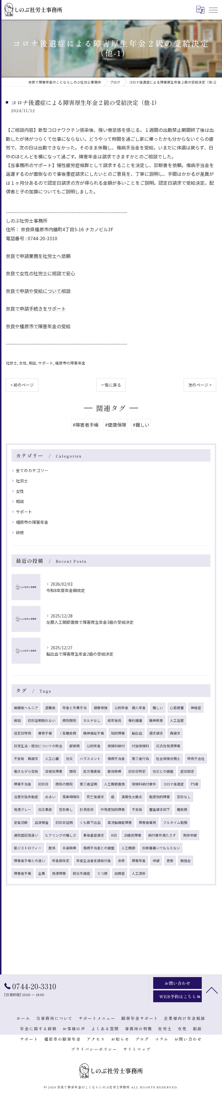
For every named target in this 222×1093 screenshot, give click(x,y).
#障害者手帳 (86, 424)
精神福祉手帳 (93, 733)
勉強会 (185, 860)
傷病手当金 (116, 758)
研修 (20, 532)
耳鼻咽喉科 (71, 796)
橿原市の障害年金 (70, 363)
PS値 (194, 784)
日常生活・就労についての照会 (38, 746)
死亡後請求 (95, 796)
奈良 (121, 860)
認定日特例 (22, 733)
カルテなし (92, 720)
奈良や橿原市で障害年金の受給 (38, 326)
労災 (69, 758)
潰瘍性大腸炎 (131, 796)
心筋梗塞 (177, 707)
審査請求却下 (159, 809)
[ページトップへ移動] (212, 990)
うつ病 (102, 873)
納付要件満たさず (162, 835)
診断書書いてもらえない (161, 848)
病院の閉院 (64, 784)
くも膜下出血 (90, 822)
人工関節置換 (114, 784)
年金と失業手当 (74, 707)
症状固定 (187, 771)
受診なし (184, 796)
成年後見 (114, 720)
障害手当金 (22, 784)
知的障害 (118, 733)
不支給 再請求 (26, 758)
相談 (32, 363)
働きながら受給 (26, 771)
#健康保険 (115, 424)
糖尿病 (182, 809)
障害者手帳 (22, 873)
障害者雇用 (147, 822)
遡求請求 (156, 733)
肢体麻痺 (114, 771)
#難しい (141, 424)
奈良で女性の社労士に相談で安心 (40, 273)
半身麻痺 (69, 848)
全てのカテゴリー (32, 470)
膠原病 (74, 746)
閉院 (72, 771)
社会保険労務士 (168, 758)
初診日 (43, 784)
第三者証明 (88, 784)
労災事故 (45, 809)
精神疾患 (156, 720)
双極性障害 (53, 771)
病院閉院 (69, 720)
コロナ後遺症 (173, 784)
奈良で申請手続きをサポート (36, 308)
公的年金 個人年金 (130, 707)
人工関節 (128, 848)
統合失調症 (81, 873)
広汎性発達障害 (168, 746)
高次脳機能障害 (120, 822)
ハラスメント (90, 758)
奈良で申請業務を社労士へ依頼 (38, 255)
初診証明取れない (42, 720)
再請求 (175, 733)
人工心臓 (52, 758)
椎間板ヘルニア (26, 707)
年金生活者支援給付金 (93, 860)
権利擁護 (135, 720)
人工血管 (177, 720)
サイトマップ (137, 1049)
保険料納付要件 (144, 784)
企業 (41, 873)
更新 (169, 860)
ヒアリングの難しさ (60, 835)
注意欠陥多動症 (26, 796)
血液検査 (42, 822)
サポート (45, 363)
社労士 (11, 363)
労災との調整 (163, 771)
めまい (50, 796)
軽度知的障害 (159, 796)
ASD (114, 835)
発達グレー (22, 809)
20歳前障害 (132, 835)
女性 (23, 363)
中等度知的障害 (113, 809)
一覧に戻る (111, 385)
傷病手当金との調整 (98, 848)
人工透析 (139, 873)
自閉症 (119, 873)
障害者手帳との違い (29, 860)
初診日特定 (137, 771)
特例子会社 (196, 758)
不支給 (137, 809)
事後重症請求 (93, 835)
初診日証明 (64, 822)
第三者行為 (140, 758)
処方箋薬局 (92, 771)
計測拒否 (87, 809)
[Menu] (213, 9)
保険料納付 (116, 746)
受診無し (66, 809)
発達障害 (59, 873)
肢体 (52, 848)
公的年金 (94, 746)
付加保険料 (140, 746)
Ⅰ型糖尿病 (67, 733)
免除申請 (190, 835)
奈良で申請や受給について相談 (38, 290)
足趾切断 (21, 822)
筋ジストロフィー (28, 848)
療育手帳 (45, 733)
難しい (158, 707)
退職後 (50, 707)
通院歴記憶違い (26, 835)
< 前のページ (22, 385)
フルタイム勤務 (175, 822)
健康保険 (101, 707)
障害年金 (139, 860)
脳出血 (137, 733)
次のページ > (200, 385)
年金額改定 (60, 860)
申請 (156, 860)
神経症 (196, 707)
